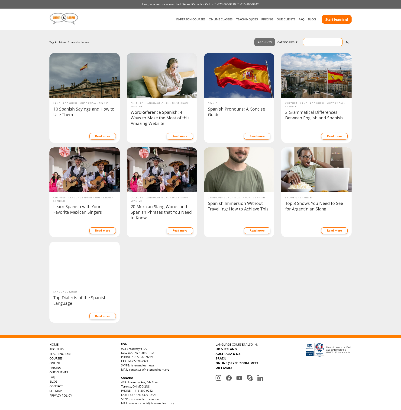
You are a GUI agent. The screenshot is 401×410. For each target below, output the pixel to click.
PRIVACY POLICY (60, 395)
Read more (102, 136)
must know (88, 103)
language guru (65, 103)
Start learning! (336, 19)
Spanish (105, 103)
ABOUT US (56, 349)
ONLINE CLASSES (221, 19)
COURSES (55, 358)
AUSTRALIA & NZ (228, 354)
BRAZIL (221, 358)
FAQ (301, 19)
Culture (137, 103)
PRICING (267, 19)
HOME (53, 344)
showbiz (291, 197)
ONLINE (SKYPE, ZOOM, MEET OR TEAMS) (237, 365)
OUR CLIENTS (286, 19)
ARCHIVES (265, 42)
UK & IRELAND (226, 349)
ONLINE (55, 363)
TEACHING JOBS (247, 19)
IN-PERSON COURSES (190, 19)
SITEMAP (55, 391)
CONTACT (56, 386)
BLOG (312, 19)
